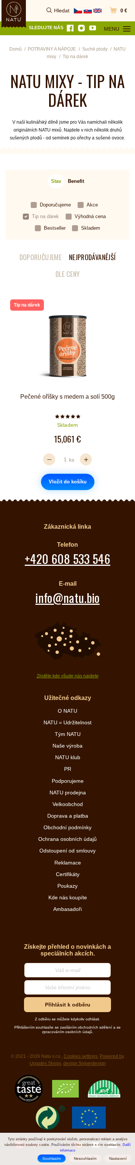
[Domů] (13, 11)
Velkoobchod (67, 804)
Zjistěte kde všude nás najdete (68, 676)
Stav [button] (56, 181)
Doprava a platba (67, 816)
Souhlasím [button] (51, 1158)
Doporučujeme (55, 205)
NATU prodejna (68, 793)
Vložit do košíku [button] (68, 482)
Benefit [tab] (76, 181)
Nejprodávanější (92, 257)
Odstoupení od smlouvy (67, 851)
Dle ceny (68, 274)
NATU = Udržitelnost (68, 722)
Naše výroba (67, 746)
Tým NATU (68, 734)
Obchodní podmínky (68, 827)
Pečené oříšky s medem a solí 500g (67, 396)
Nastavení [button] (118, 1158)
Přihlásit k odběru (67, 1005)
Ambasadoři (67, 909)
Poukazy (67, 886)
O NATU (67, 711)
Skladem (90, 228)
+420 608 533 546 (67, 558)
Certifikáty (68, 874)
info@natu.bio (67, 597)
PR (67, 769)
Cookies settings (81, 1056)
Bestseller (55, 228)
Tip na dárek (45, 216)
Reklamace (67, 863)
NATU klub (67, 757)
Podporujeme (68, 781)
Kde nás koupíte (67, 897)
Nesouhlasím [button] (85, 1158)
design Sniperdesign (84, 1063)
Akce (92, 205)
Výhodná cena (90, 216)
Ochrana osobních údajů (67, 839)
